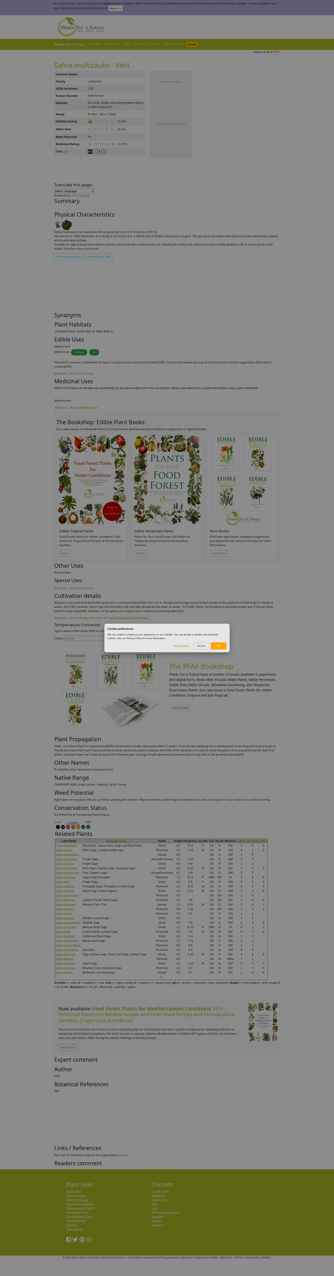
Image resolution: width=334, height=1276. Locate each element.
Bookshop (158, 1196)
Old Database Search (166, 1212)
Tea (94, 352)
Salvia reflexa (63, 972)
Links (155, 1208)
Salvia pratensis (65, 968)
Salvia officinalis (65, 954)
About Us (158, 1225)
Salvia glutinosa (65, 900)
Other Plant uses (77, 1200)
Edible (241, 841)
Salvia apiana (63, 850)
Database (95, 44)
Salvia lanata (63, 913)
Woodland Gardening (80, 1204)
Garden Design (76, 1221)
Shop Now (218, 553)
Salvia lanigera (64, 918)
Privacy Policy (181, 645)
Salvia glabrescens (67, 895)
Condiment (79, 352)
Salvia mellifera (64, 936)
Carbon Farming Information (86, 617)
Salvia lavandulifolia (67, 922)
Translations (74, 1229)
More (65, 553)
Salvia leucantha (65, 927)
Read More (68, 1047)
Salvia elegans (64, 886)
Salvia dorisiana (65, 877)
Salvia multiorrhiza (66, 949)
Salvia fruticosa (64, 890)
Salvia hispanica (65, 904)
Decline (201, 645)
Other (263, 841)
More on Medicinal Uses (83, 407)
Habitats (71, 1225)
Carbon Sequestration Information (129, 617)
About (127, 44)
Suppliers (169, 44)
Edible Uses (73, 1191)
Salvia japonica (64, 909)
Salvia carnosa (64, 863)
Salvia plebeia (64, 958)
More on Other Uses (81, 588)
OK (218, 645)
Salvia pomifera (65, 963)
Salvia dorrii (62, 881)
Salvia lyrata (63, 931)
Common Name (116, 841)
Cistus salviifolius (66, 845)
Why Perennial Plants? (80, 1208)
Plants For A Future (69, 44)
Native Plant (112, 44)
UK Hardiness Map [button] (69, 257)
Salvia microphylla (66, 940)
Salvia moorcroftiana (68, 945)
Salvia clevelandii (66, 868)
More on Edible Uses (81, 373)
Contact (157, 1221)
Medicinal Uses (76, 1196)
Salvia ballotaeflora (67, 854)
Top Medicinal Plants (79, 1216)
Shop (156, 44)
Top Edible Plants (77, 1212)
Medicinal (252, 841)
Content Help (160, 1191)
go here (123, 1155)
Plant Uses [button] (141, 44)
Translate (83, 195)
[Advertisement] (263, 130)
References (60, 373)
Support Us (159, 1200)
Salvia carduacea (66, 859)
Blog (181, 44)
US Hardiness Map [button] (98, 257)
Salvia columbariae (67, 872)
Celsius (58, 638)
